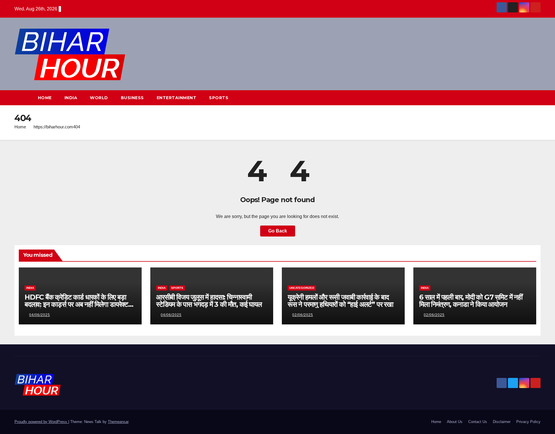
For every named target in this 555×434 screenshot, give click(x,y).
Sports (218, 97)
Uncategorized (301, 287)
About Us (454, 422)
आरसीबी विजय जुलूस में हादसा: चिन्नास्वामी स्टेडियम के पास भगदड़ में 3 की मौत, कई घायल (209, 301)
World (99, 97)
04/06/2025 (39, 315)
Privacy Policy (528, 422)
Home (45, 97)
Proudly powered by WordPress (41, 422)
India (70, 97)
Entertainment (177, 97)
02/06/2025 (302, 315)
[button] (525, 97)
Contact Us (477, 422)
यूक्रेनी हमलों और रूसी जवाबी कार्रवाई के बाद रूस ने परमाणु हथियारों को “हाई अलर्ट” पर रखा (340, 301)
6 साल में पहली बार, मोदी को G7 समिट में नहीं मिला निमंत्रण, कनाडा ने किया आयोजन (470, 301)
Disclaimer (501, 422)
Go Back (277, 230)
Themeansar (118, 422)
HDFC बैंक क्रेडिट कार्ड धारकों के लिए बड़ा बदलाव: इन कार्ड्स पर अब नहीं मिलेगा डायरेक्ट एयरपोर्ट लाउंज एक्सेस (76, 304)
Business (132, 97)
